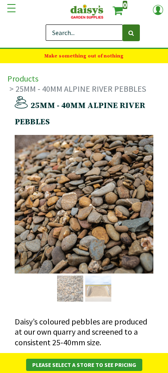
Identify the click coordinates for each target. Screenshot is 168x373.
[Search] (131, 32)
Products (22, 78)
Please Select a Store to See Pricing (84, 365)
